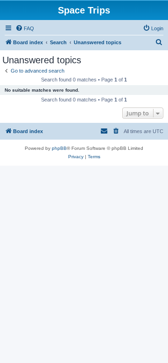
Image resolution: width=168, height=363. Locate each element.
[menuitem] (24, 28)
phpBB (59, 148)
